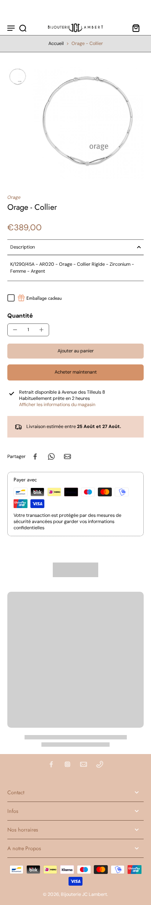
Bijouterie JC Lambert (84, 894)
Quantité (20, 315)
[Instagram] (67, 764)
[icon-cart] (136, 27)
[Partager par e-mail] (67, 456)
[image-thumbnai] (17, 77)
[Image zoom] (87, 123)
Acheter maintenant (76, 372)
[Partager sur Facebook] (35, 456)
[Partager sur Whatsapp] (51, 456)
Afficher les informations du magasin (57, 405)
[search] (23, 27)
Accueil (56, 43)
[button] (75, 351)
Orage (14, 197)
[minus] (15, 330)
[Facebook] (51, 764)
